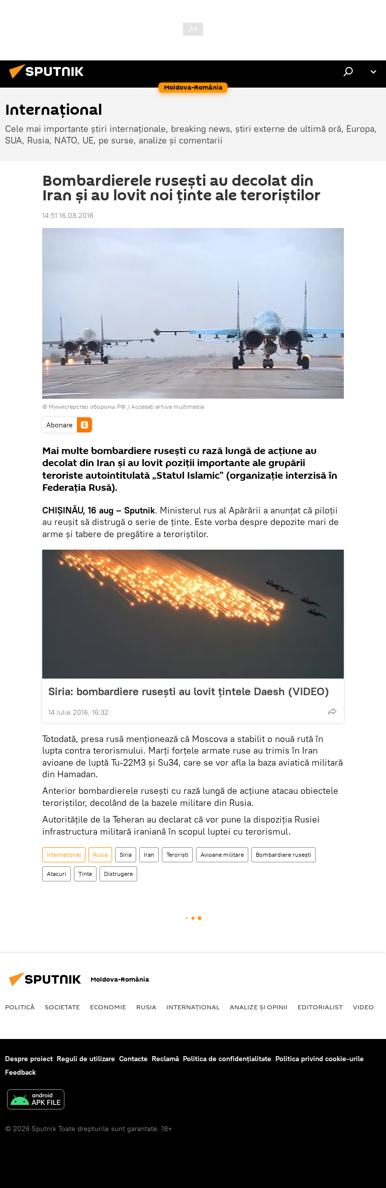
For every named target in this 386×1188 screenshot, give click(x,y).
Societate (62, 1006)
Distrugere (118, 873)
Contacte (133, 1058)
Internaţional (64, 854)
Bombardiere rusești (283, 854)
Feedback (20, 1072)
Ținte (85, 873)
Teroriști (177, 854)
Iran (149, 854)
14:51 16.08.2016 (67, 215)
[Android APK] (36, 1100)
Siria (126, 854)
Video (363, 1006)
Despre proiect (29, 1058)
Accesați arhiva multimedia (167, 406)
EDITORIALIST (320, 1006)
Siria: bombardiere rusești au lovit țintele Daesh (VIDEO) (188, 691)
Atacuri (56, 873)
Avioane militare (222, 854)
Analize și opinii (258, 1006)
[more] (332, 711)
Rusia (100, 854)
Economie (108, 1006)
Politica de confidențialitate (227, 1058)
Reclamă (165, 1058)
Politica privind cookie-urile (319, 1058)
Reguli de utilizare (86, 1058)
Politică (20, 1006)
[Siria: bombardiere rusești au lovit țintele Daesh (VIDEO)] (193, 614)
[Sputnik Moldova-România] (49, 80)
